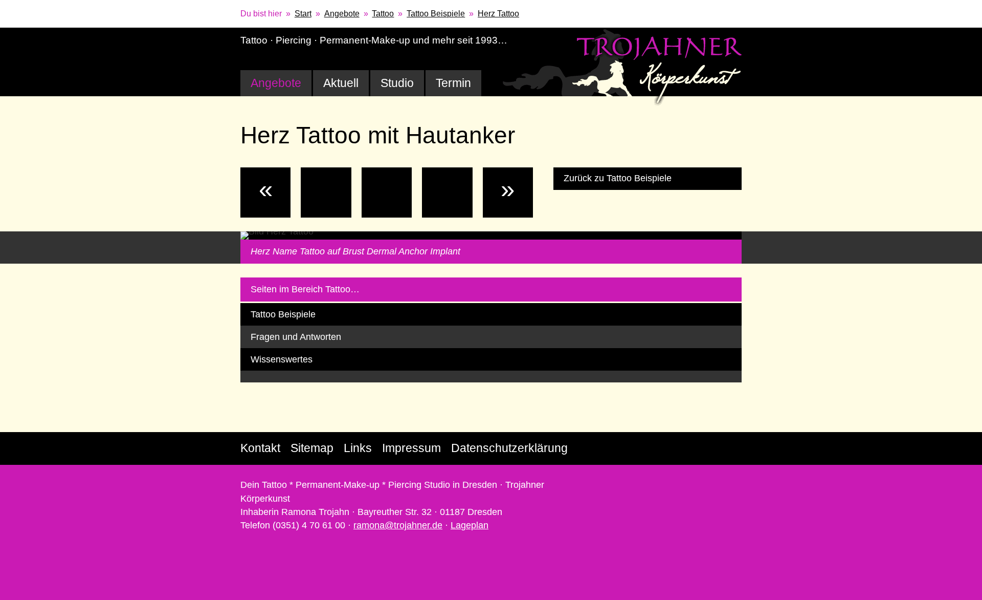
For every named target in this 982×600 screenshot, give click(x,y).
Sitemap (312, 448)
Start (303, 13)
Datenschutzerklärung (509, 448)
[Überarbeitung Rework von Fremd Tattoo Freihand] (326, 192)
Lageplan (469, 525)
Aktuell (341, 83)
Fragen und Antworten (296, 337)
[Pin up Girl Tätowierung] (447, 192)
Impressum (411, 448)
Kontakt (260, 448)
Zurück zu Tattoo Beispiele (618, 178)
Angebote (342, 13)
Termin (453, 83)
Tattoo (383, 13)
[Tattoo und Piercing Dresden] (622, 67)
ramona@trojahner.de (397, 525)
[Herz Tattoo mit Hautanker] (387, 192)
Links (358, 448)
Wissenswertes (282, 359)
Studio (397, 83)
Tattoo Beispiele (436, 13)
